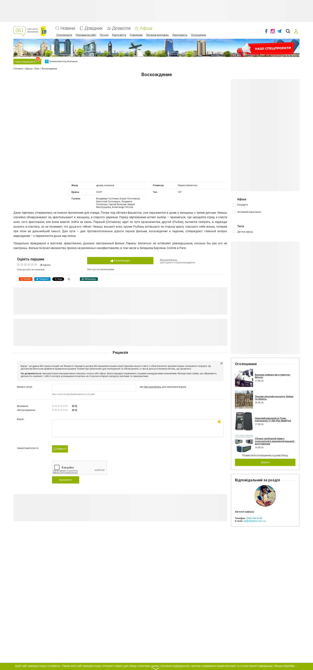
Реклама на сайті (86, 35)
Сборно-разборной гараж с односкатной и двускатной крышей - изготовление (275, 441)
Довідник (94, 28)
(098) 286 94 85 (254, 518)
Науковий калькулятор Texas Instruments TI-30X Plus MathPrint (273, 419)
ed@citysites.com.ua (255, 521)
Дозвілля (121, 28)
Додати (265, 462)
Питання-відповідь (157, 35)
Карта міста (119, 35)
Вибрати (61, 448)
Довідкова (136, 35)
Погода (104, 35)
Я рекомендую (121, 260)
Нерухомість (179, 35)
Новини (67, 28)
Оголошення (198, 35)
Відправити (65, 479)
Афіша (146, 28)
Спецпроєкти (64, 35)
